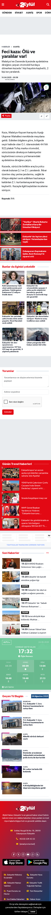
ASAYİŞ (29, 13)
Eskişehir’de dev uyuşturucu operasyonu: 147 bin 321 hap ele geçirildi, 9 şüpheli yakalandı (12, 347)
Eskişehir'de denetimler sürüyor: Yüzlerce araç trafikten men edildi (38, 319)
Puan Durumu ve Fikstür (12, 892)
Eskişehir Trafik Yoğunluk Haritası (34, 884)
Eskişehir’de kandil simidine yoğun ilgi (33, 578)
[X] (18, 854)
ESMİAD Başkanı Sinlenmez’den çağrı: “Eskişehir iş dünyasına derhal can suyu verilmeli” (33, 566)
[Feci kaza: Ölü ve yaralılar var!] (25, 98)
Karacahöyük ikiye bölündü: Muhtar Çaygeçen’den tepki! (33, 618)
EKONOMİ (26, 560)
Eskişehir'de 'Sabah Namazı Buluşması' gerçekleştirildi (34, 605)
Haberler (6, 47)
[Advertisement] (25, 440)
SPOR (39, 13)
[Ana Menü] (3, 5)
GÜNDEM (7, 13)
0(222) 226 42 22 (27, 839)
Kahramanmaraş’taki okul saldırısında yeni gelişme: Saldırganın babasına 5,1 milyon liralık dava (12, 290)
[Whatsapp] (32, 854)
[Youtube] (28, 854)
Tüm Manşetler (36, 891)
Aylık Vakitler (9, 687)
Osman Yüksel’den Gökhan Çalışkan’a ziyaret (33, 631)
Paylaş (7, 116)
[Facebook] (14, 854)
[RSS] (37, 854)
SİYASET (19, 13)
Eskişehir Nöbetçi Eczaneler (13, 876)
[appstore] (13, 863)
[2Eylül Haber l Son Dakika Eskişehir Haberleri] (25, 4)
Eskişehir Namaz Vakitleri (12, 884)
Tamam (32, 911)
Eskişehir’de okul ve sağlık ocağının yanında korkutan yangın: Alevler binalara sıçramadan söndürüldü (33, 592)
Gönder (8, 412)
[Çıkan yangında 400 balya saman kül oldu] (38, 334)
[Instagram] (23, 854)
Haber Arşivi (35, 899)
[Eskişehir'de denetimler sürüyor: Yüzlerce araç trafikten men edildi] (38, 308)
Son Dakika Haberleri (15, 899)
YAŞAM (25, 573)
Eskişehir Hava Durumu (34, 876)
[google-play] (37, 863)
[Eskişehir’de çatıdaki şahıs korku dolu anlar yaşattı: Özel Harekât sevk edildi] (13, 308)
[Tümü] (47, 553)
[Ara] (48, 5)
